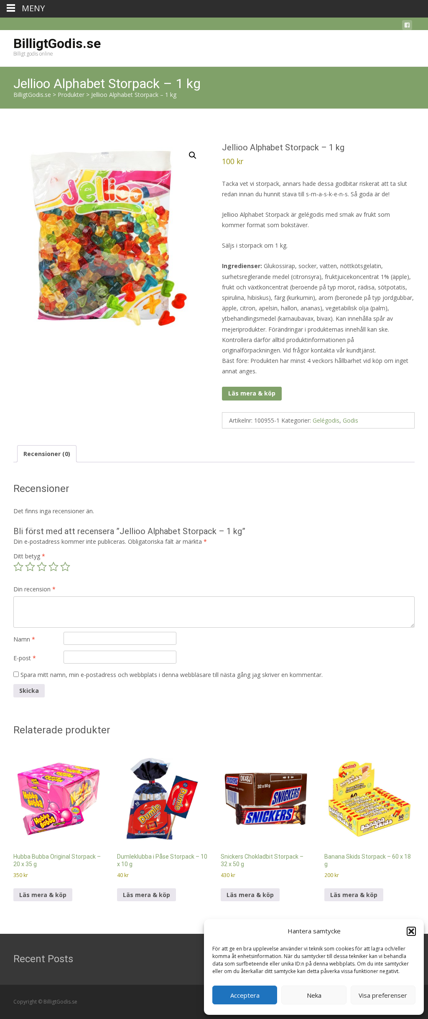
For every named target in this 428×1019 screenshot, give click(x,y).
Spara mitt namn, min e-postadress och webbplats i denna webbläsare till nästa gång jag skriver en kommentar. (171, 675)
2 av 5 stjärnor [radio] (30, 567)
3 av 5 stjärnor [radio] (42, 567)
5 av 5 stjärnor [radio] (65, 567)
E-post (24, 658)
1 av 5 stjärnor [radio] (18, 567)
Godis (350, 420)
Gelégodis (326, 420)
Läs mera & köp (251, 393)
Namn (24, 639)
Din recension (34, 589)
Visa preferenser (383, 995)
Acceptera (245, 995)
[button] (411, 931)
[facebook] (407, 26)
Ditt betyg (29, 556)
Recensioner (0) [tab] (46, 454)
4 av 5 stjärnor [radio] (53, 567)
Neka (314, 995)
